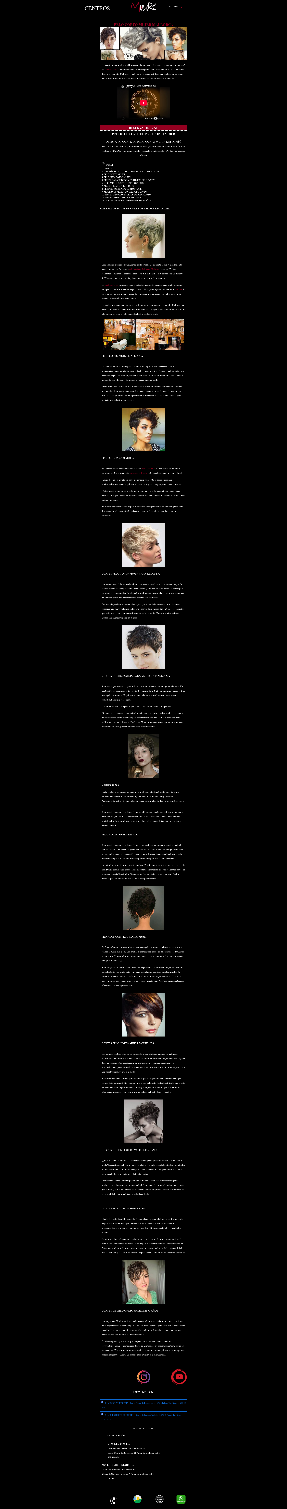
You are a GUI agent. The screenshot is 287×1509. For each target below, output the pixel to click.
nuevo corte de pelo (138, 473)
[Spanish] (102, 1502)
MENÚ (176, 6)
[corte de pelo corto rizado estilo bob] (143, 1142)
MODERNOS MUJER (114, 191)
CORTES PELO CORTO (136, 191)
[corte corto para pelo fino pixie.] (143, 668)
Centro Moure (111, 69)
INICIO (170, 6)
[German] (97, 1502)
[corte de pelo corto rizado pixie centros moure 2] (143, 776)
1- (106, 1403)
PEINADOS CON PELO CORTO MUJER (123, 188)
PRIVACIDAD (137, 1428)
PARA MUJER (110, 182)
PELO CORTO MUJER (114, 174)
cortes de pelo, (148, 468)
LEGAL (144, 1428)
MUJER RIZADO (112, 185)
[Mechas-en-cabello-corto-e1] (143, 1035)
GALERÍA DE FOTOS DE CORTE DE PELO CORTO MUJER (132, 171)
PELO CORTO (127, 185)
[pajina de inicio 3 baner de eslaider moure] (143, 349)
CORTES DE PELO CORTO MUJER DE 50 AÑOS (128, 200)
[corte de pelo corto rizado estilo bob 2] (143, 450)
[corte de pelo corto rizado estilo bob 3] (143, 1302)
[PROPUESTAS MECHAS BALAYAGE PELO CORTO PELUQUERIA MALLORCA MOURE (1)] (143, 257)
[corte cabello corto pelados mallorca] (143, 929)
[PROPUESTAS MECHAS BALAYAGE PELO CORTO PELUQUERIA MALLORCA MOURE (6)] (143, 565)
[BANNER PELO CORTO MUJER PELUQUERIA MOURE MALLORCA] (143, 59)
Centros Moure (111, 284)
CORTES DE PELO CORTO (142, 180)
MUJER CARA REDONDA (116, 180)
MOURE (112, 1403)
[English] (92, 1502)
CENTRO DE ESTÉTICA (124, 1415)
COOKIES (151, 1428)
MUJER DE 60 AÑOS (115, 194)
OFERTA (108, 168)
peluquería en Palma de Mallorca (144, 269)
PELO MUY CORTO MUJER (117, 177)
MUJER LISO (111, 197)
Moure (179, 289)
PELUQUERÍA (122, 1403)
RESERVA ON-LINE (143, 127)
